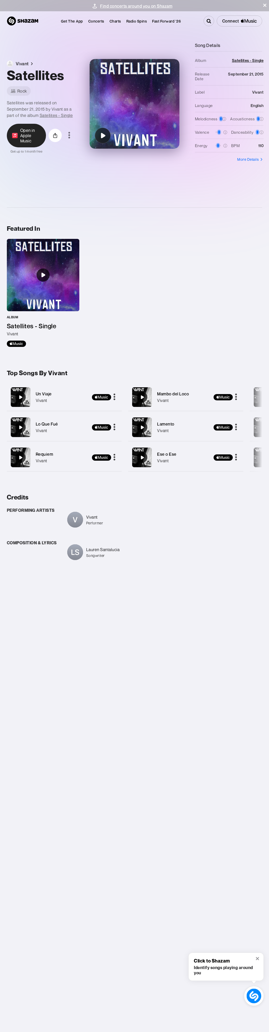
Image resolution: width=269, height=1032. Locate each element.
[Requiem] (64, 457)
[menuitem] (72, 21)
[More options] (69, 135)
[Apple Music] (16, 344)
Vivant (41, 400)
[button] (264, 5)
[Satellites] (103, 135)
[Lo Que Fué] (64, 427)
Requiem (44, 454)
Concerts (96, 21)
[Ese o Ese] (185, 457)
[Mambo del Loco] (185, 397)
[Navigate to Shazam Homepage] (22, 21)
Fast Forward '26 (166, 21)
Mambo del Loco (173, 393)
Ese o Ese (167, 454)
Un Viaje (44, 393)
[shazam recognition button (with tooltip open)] (254, 996)
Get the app (72, 21)
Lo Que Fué (47, 424)
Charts (115, 21)
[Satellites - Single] (43, 293)
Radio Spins (136, 21)
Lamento (165, 424)
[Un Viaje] (64, 397)
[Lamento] (185, 427)
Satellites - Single (56, 115)
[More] (114, 397)
